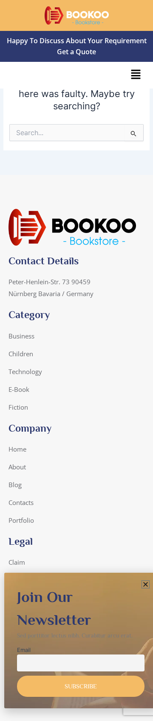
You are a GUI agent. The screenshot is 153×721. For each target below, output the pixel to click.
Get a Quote (76, 51)
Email (24, 649)
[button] (136, 75)
